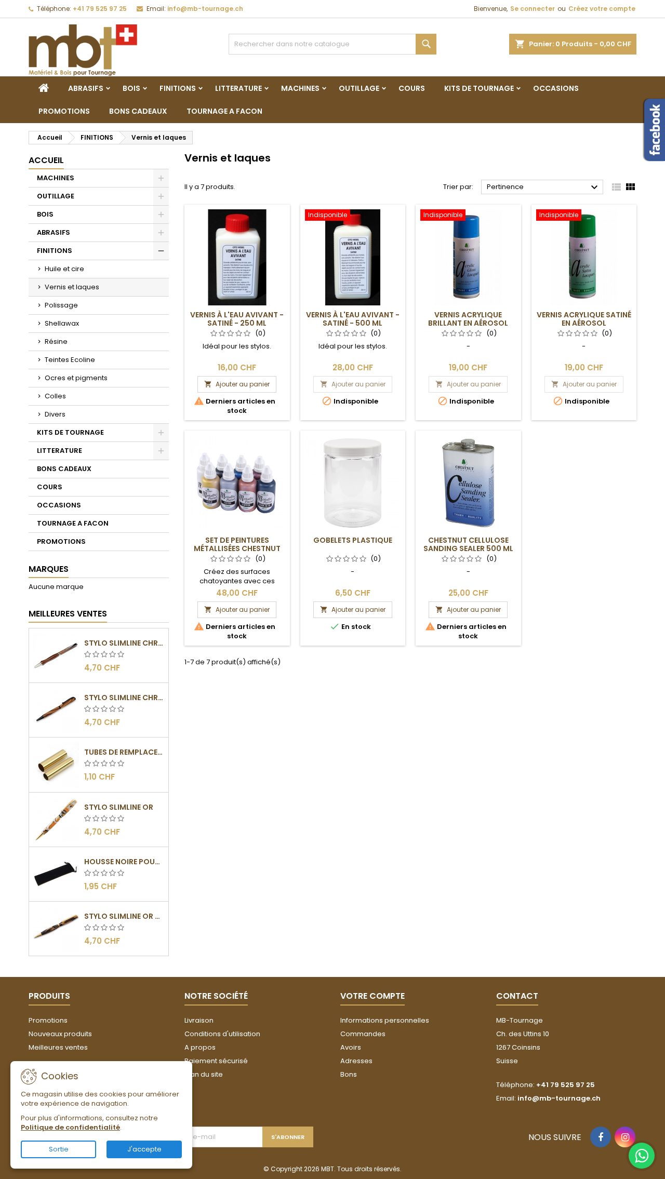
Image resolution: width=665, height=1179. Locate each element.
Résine (56, 341)
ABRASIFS (85, 88)
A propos (200, 1047)
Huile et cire (64, 269)
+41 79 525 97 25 (100, 8)
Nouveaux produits (60, 1034)
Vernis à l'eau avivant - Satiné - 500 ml (353, 319)
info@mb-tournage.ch (205, 8)
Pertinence (544, 187)
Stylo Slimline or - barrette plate (124, 916)
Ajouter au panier (237, 384)
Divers (55, 414)
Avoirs (350, 1047)
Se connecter (532, 8)
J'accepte (144, 1149)
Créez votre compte (601, 8)
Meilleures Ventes (68, 614)
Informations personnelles (384, 1020)
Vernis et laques (72, 287)
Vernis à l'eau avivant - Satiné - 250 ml (237, 319)
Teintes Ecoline (70, 360)
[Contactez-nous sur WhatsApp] (642, 1156)
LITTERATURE (238, 88)
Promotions (48, 1020)
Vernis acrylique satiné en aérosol (584, 319)
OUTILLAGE (359, 88)
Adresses (356, 1061)
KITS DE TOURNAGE (479, 88)
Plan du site (203, 1074)
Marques (49, 569)
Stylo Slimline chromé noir (124, 697)
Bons (348, 1074)
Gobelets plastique (352, 540)
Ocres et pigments (76, 378)
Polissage (61, 305)
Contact (517, 996)
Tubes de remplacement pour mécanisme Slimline (124, 752)
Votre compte (372, 996)
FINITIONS (177, 88)
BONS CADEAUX (138, 111)
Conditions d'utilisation (222, 1034)
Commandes (362, 1034)
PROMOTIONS (64, 111)
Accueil (46, 160)
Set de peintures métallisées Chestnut (237, 544)
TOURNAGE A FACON (224, 111)
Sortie (59, 1149)
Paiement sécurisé (216, 1061)
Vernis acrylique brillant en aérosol (468, 319)
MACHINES (300, 88)
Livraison (199, 1020)
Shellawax (62, 323)
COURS (411, 88)
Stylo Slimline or (118, 807)
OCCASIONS (556, 88)
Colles (55, 396)
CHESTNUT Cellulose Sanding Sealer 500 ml (468, 544)
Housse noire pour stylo (124, 862)
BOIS (131, 88)
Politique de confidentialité (70, 1127)
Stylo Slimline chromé (124, 643)
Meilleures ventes (58, 1047)
